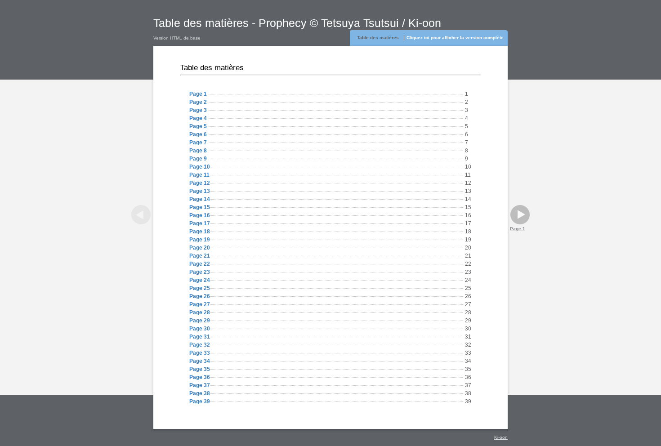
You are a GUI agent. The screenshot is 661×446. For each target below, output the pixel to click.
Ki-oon (501, 437)
